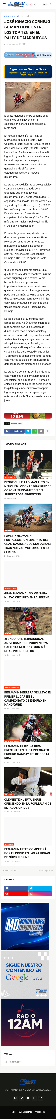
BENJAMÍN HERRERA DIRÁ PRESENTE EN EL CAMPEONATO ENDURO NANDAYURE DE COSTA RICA (26, 752)
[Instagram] (30, 4)
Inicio (13, 1112)
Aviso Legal (40, 1112)
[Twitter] (28, 431)
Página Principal (11, 16)
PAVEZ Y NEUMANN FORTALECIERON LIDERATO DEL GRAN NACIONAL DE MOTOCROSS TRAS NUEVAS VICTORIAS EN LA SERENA (28, 544)
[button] (4, 4)
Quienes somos (25, 1112)
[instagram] (40, 893)
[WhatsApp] (34, 431)
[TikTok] (34, 4)
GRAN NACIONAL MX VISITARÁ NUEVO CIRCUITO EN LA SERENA (27, 595)
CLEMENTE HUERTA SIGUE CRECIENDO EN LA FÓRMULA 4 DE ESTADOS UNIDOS (27, 803)
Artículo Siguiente (45, 870)
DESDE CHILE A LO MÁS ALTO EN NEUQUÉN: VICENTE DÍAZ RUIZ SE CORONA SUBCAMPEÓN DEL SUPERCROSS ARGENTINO (27, 488)
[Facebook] (26, 4)
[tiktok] (40, 1098)
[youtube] (16, 893)
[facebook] (16, 888)
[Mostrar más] (47, 431)
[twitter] (40, 888)
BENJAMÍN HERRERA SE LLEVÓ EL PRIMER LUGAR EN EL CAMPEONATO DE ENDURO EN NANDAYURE (27, 698)
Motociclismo (27, 16)
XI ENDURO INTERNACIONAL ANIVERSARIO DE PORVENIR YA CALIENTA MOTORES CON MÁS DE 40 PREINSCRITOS (26, 645)
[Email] (41, 431)
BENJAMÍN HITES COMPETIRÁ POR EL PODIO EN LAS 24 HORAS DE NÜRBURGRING (27, 853)
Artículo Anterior (10, 870)
